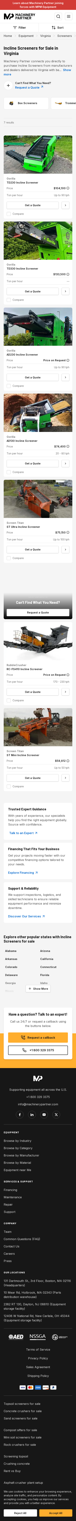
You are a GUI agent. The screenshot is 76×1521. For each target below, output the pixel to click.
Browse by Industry (17, 1141)
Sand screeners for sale (20, 1418)
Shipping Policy (38, 1376)
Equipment (26, 36)
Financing (10, 1190)
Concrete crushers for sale (23, 1411)
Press (8, 1261)
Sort (60, 27)
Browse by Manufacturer (21, 1155)
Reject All (20, 1513)
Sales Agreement (38, 1367)
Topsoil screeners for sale (22, 1404)
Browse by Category (18, 1148)
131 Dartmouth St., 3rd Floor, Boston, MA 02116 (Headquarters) (37, 1283)
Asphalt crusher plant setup (23, 1482)
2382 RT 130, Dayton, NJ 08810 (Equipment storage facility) (35, 1306)
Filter (22, 27)
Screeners (64, 36)
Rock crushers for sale (20, 1444)
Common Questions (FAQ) (22, 1239)
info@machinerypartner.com (38, 1104)
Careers (9, 1253)
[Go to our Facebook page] (20, 1114)
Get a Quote (33, 205)
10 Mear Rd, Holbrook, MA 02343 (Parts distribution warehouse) (32, 1295)
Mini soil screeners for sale (23, 1437)
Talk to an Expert (21, 833)
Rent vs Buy (12, 1471)
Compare (18, 213)
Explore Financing (21, 872)
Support (9, 1212)
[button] (38, 177)
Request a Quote (27, 87)
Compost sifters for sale (20, 1430)
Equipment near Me (17, 1170)
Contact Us (11, 1246)
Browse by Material (17, 1162)
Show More (40, 988)
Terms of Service (38, 1349)
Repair (8, 1204)
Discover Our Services (24, 916)
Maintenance (13, 1197)
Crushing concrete (17, 1463)
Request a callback (41, 1037)
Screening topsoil (16, 1456)
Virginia (45, 36)
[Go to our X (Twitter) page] (56, 1114)
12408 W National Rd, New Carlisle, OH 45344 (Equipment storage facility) (37, 1318)
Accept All (55, 1513)
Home (8, 36)
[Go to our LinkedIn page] (32, 1114)
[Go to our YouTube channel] (44, 1114)
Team (7, 1232)
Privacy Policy (38, 1358)
